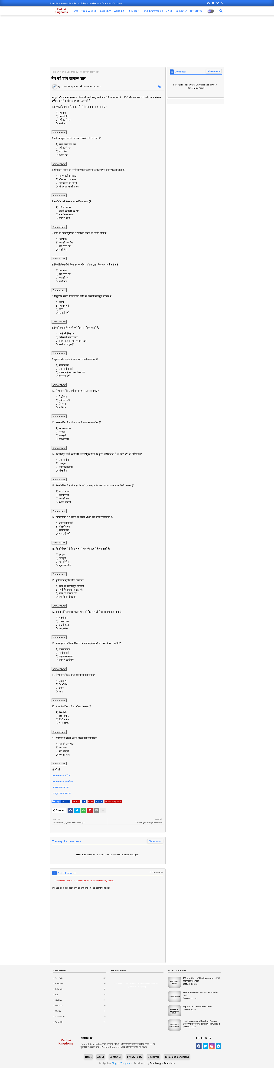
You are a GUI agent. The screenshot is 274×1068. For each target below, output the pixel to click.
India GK (104, 10)
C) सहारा (60, 688)
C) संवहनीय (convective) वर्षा (70, 372)
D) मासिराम (61, 407)
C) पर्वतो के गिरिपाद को (66, 593)
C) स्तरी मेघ (61, 151)
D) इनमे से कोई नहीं (65, 344)
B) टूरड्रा (60, 432)
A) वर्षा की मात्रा (63, 207)
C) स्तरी (59, 309)
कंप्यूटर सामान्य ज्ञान (62, 793)
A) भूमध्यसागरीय (63, 428)
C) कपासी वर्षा (62, 498)
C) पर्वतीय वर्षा (62, 530)
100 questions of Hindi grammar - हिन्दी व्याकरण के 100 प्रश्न (201, 979)
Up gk (80, 1010)
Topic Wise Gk (88, 10)
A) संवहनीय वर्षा (63, 649)
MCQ (90, 801)
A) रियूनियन (61, 396)
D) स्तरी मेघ (61, 123)
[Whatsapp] (83, 810)
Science (133, 10)
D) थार (59, 691)
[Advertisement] (137, 41)
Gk (84, 801)
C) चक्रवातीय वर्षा (64, 656)
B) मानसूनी (61, 558)
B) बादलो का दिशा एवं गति (67, 211)
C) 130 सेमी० (62, 719)
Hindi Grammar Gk (153, 10)
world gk (80, 1022)
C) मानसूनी (61, 435)
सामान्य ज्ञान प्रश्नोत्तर (63, 781)
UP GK (169, 10)
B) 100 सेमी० (62, 716)
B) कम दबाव (61, 747)
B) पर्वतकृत (61, 463)
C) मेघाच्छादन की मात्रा (66, 183)
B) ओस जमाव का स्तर (66, 179)
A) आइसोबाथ (62, 617)
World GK (119, 10)
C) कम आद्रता (62, 751)
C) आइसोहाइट (62, 624)
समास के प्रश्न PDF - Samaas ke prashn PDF (200, 994)
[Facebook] (70, 810)
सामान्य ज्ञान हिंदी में (61, 775)
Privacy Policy (80, 3)
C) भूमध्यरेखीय (62, 561)
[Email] (96, 810)
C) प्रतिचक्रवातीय (64, 467)
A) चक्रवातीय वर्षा (64, 523)
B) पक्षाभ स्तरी (62, 305)
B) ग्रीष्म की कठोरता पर (67, 337)
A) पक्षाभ (60, 302)
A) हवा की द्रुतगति (64, 744)
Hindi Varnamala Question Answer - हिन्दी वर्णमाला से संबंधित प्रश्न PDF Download (201, 1022)
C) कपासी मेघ (62, 277)
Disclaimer (94, 3)
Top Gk (99, 801)
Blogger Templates (122, 1063)
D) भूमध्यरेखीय (62, 439)
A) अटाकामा (61, 680)
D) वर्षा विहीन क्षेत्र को (66, 597)
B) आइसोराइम (62, 621)
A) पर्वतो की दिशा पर (65, 333)
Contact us (66, 3)
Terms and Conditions (112, 3)
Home (75, 10)
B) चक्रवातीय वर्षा (64, 368)
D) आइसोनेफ (62, 628)
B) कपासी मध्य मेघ (64, 242)
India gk (80, 1005)
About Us (54, 3)
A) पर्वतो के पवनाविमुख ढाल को (70, 586)
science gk (80, 1016)
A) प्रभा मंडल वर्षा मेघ (66, 144)
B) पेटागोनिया (62, 684)
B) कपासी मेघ (62, 116)
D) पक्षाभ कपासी (63, 502)
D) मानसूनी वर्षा (63, 376)
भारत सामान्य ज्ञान (61, 787)
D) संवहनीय (61, 470)
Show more (155, 841)
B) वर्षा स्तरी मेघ (63, 148)
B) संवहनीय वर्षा (63, 526)
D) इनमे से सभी (63, 218)
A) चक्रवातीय (62, 460)
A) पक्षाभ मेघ (61, 112)
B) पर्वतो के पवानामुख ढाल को (69, 589)
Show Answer (59, 132)
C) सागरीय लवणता (64, 214)
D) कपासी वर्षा (62, 313)
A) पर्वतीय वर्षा (62, 365)
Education (80, 989)
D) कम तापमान (63, 754)
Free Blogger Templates (162, 1063)
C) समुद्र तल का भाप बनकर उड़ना (71, 340)
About (100, 1056)
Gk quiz (80, 1000)
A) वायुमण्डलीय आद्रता (66, 175)
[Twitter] (77, 810)
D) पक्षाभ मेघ (61, 155)
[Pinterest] (90, 810)
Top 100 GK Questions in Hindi (197, 1006)
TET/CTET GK (196, 10)
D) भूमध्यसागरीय (63, 565)
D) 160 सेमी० (62, 723)
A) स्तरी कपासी (63, 491)
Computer (181, 10)
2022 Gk (65, 801)
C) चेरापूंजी (61, 404)
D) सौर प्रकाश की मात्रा (67, 186)
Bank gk (76, 801)
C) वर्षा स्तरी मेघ (63, 119)
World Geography (68, 71)
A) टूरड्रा (60, 554)
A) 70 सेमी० (61, 712)
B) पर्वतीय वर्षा (62, 653)
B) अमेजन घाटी (63, 400)
